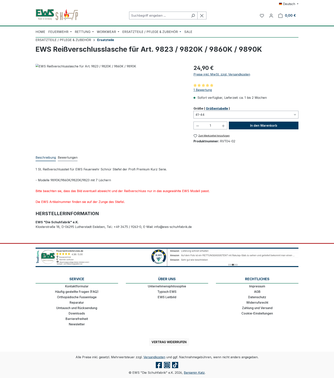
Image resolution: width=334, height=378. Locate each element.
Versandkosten (154, 357)
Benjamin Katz (194, 373)
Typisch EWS (166, 292)
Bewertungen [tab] (68, 157)
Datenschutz (257, 297)
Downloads (77, 313)
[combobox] (159, 15)
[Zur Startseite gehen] (57, 15)
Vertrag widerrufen (169, 342)
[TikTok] (175, 368)
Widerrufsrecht (257, 302)
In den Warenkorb (263, 125)
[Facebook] (159, 368)
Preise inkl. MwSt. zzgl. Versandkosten (221, 74)
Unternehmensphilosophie (167, 286)
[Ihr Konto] (271, 15)
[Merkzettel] (262, 15)
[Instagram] (167, 368)
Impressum (257, 286)
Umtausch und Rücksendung (76, 308)
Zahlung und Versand (257, 308)
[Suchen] (193, 15)
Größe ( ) (211, 108)
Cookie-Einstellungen (257, 313)
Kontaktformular (77, 286)
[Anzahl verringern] (197, 125)
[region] (111, 105)
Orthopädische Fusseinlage (77, 297)
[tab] (46, 157)
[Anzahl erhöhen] (223, 125)
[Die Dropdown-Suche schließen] (201, 15)
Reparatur (77, 302)
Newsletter (77, 324)
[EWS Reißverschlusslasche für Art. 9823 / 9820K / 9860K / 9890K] (111, 105)
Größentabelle (217, 108)
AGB (257, 292)
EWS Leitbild (167, 297)
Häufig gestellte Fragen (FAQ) (76, 292)
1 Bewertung (202, 90)
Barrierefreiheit (77, 319)
